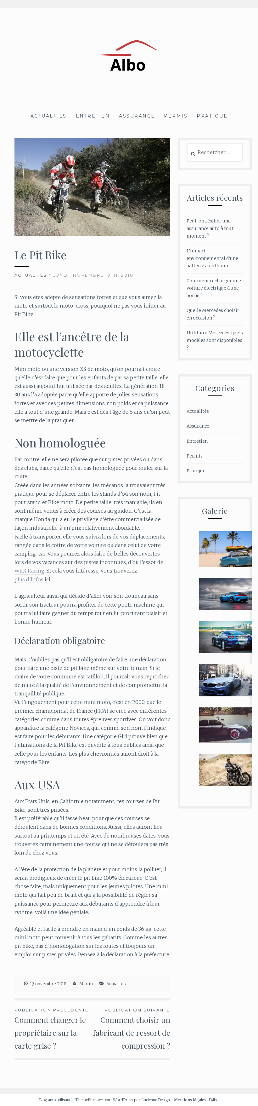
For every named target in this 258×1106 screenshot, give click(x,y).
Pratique (212, 116)
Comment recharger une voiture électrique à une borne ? (214, 288)
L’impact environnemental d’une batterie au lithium (212, 258)
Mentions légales (190, 1099)
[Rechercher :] (215, 152)
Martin (86, 984)
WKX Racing (29, 570)
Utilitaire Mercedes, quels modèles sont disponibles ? (215, 340)
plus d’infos (28, 579)
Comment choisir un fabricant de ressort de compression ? (131, 1029)
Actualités (49, 116)
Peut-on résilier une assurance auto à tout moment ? (210, 228)
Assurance (137, 116)
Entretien (93, 116)
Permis (176, 116)
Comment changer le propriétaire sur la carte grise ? (51, 1029)
